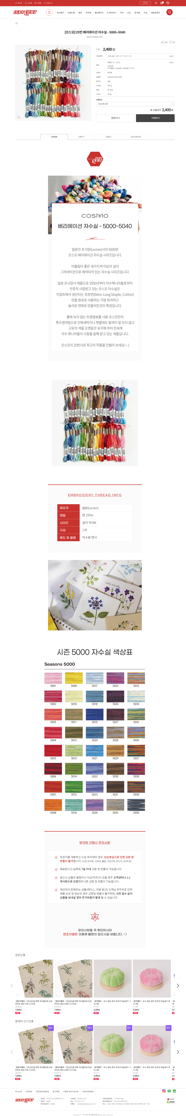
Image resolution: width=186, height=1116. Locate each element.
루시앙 (110, 73)
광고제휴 (56, 1092)
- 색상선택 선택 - (103, 104)
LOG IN (145, 3)
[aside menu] (49, 12)
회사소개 (18, 1092)
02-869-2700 (81, 1099)
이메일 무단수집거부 (70, 1092)
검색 (169, 12)
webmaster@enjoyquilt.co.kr (86, 1104)
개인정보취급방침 (42, 1092)
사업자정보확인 (88, 1092)
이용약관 (29, 1092)
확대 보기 (18, 117)
